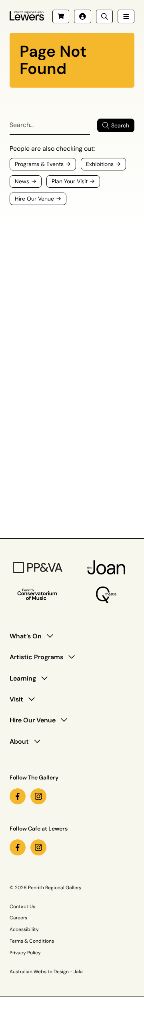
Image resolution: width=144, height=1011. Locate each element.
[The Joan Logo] (106, 567)
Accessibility (24, 929)
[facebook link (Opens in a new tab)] (18, 796)
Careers (18, 918)
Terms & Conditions (32, 941)
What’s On (26, 636)
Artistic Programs (36, 657)
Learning (23, 678)
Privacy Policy (25, 952)
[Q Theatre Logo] (106, 595)
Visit (16, 699)
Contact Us (22, 906)
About (19, 741)
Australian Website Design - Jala (46, 971)
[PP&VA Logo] (37, 567)
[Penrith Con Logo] (38, 594)
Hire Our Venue (33, 720)
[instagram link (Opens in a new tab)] (38, 796)
